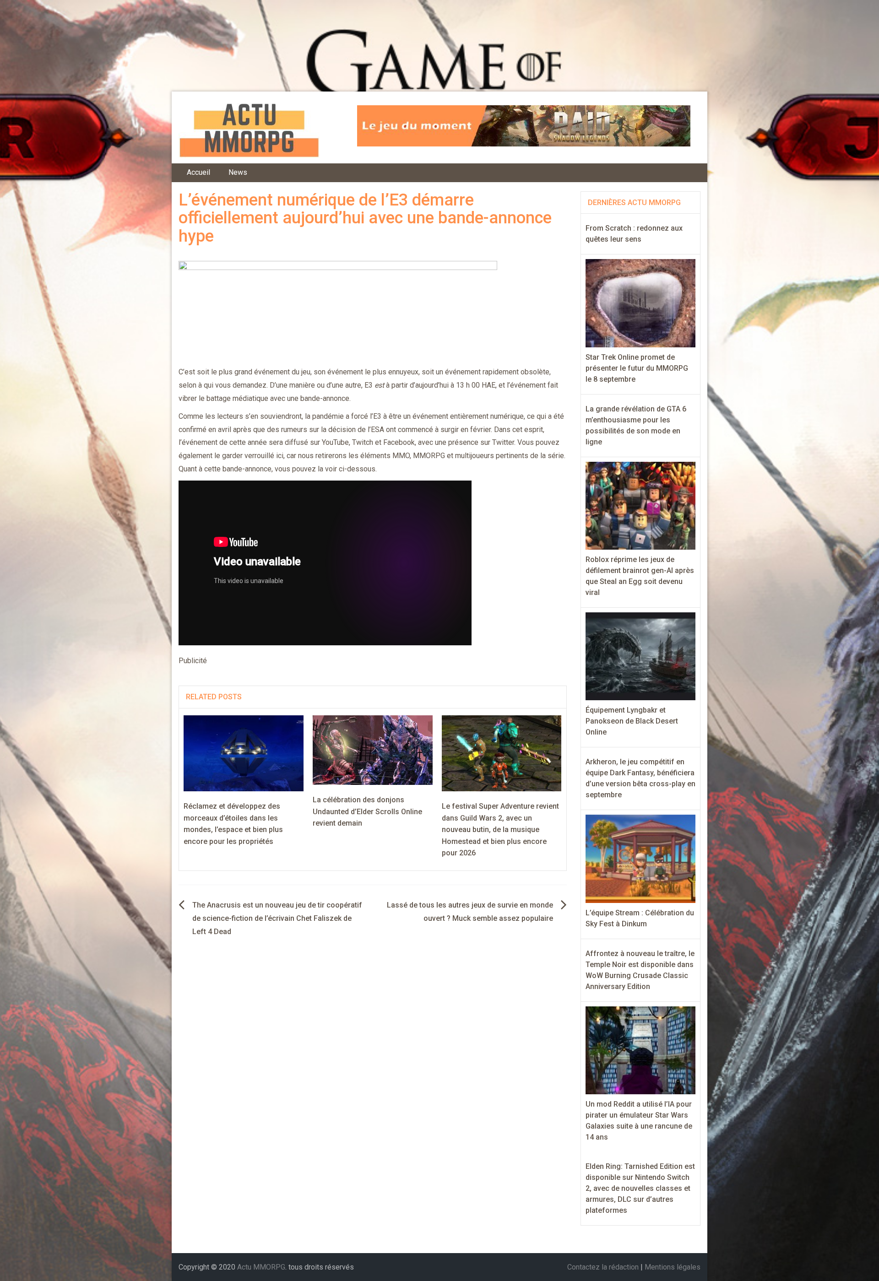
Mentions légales (672, 1267)
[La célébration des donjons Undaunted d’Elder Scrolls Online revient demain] (373, 749)
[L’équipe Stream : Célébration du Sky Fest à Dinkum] (641, 858)
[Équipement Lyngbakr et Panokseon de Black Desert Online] (641, 655)
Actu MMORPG (261, 1267)
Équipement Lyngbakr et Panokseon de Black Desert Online (632, 721)
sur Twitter (497, 442)
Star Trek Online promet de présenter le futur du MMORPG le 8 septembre (637, 368)
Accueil (198, 172)
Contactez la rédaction (603, 1267)
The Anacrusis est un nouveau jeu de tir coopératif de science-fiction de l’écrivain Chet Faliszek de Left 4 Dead (277, 918)
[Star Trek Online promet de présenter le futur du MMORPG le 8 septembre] (641, 302)
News (237, 172)
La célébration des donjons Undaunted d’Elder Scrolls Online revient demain (367, 811)
